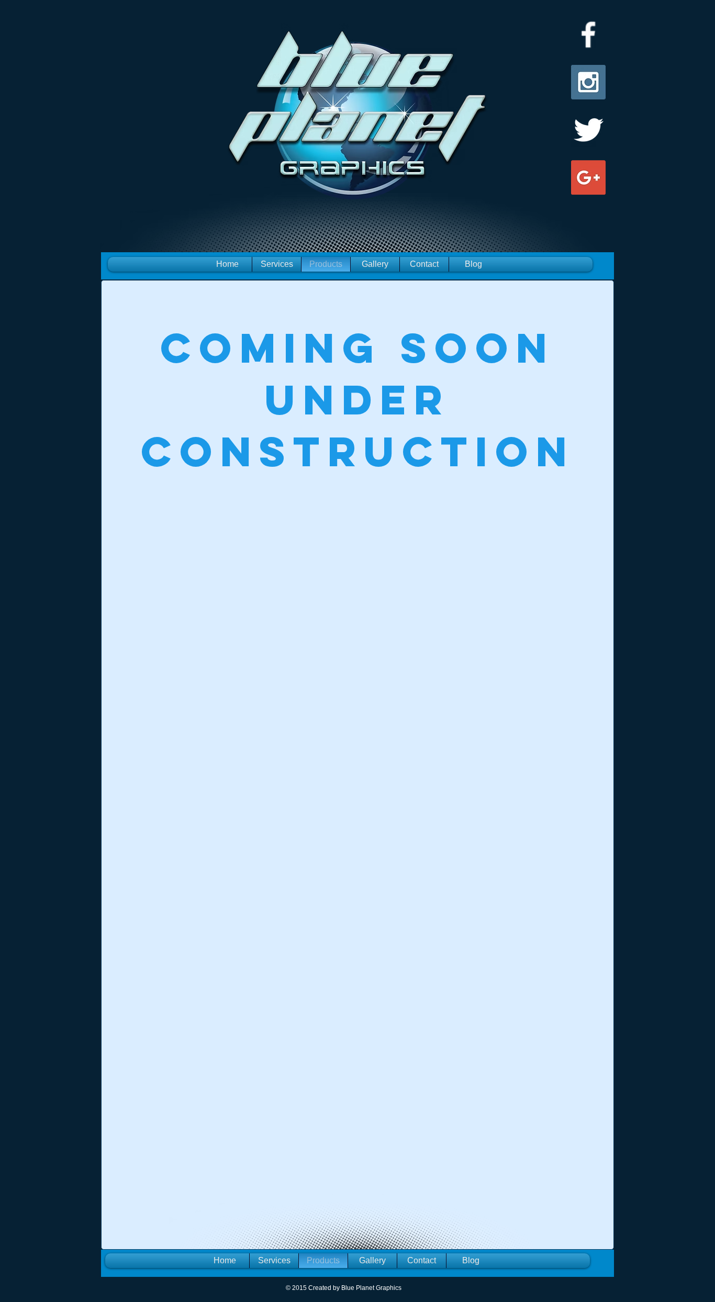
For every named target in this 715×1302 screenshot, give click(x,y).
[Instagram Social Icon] (588, 82)
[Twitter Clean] (588, 130)
